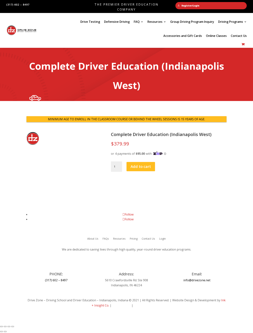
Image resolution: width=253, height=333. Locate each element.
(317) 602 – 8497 (56, 280)
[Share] (8, 326)
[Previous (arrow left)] (1, 331)
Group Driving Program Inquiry (192, 22)
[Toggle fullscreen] (5, 326)
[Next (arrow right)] (5, 331)
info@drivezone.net (196, 280)
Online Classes (216, 36)
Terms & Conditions (148, 305)
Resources (119, 238)
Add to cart (141, 166)
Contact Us (239, 36)
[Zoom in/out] (1, 326)
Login (162, 238)
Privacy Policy (121, 305)
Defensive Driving (117, 22)
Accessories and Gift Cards (182, 36)
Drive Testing (90, 22)
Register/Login (190, 5)
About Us (92, 238)
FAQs (105, 238)
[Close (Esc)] (12, 326)
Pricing (134, 238)
